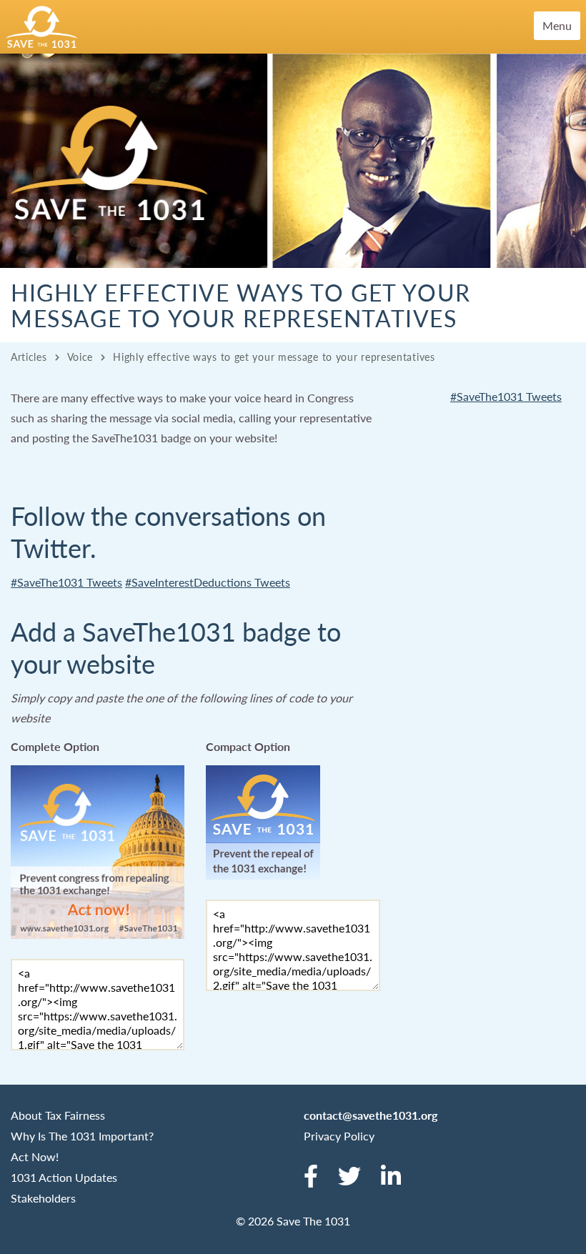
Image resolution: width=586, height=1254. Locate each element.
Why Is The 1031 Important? (82, 1136)
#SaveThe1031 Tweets (66, 582)
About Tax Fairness (58, 1115)
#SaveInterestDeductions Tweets (207, 582)
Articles (29, 356)
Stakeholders (43, 1198)
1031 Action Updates (64, 1177)
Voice (80, 356)
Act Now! (35, 1156)
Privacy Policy (339, 1136)
